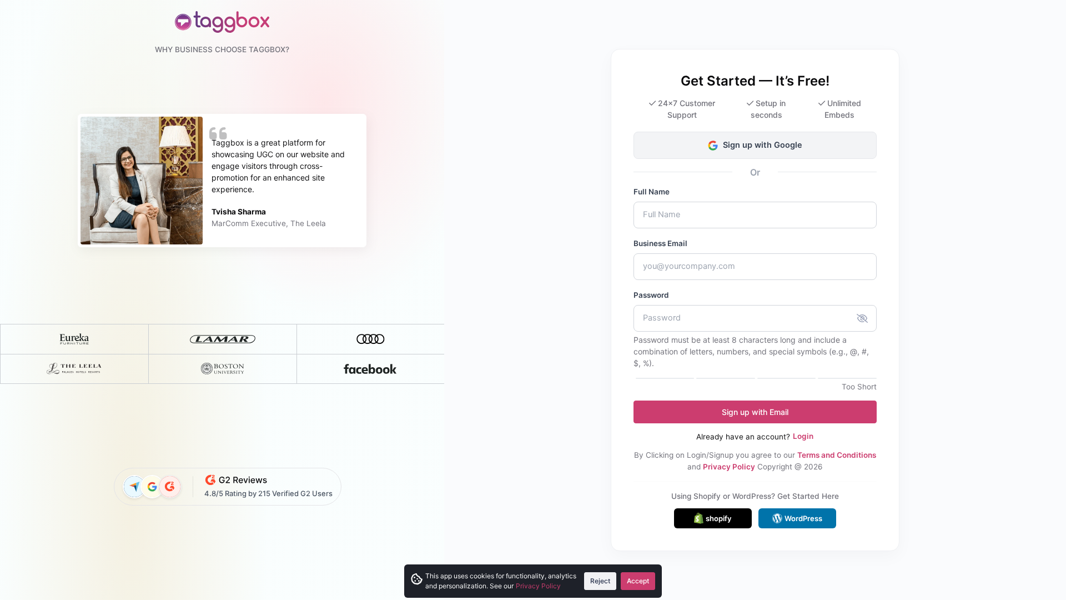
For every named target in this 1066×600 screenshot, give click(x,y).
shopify (718, 518)
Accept (638, 581)
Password (651, 295)
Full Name (651, 191)
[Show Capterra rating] (134, 486)
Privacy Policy (729, 466)
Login (803, 436)
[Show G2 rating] (170, 486)
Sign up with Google (762, 145)
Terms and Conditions (836, 455)
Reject (600, 581)
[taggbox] (222, 22)
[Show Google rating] (152, 486)
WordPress (803, 518)
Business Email (660, 243)
